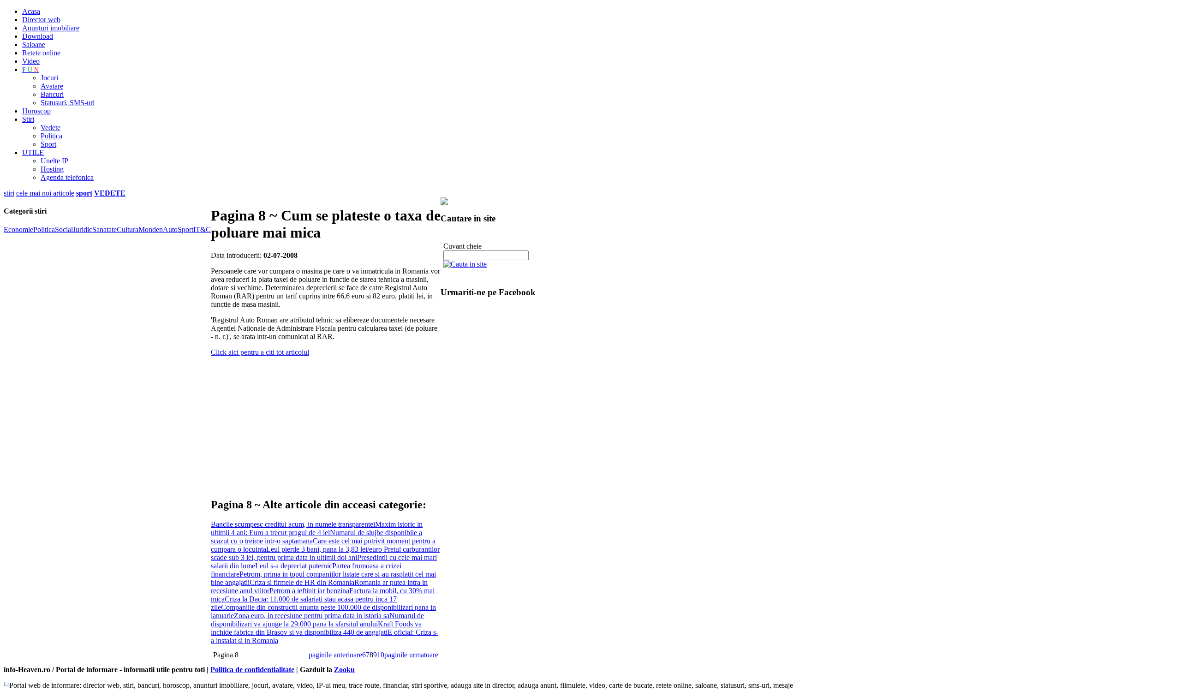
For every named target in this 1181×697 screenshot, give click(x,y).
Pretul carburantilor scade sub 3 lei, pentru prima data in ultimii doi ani (325, 553)
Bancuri (52, 94)
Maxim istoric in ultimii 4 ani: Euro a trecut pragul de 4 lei (317, 528)
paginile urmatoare (411, 655)
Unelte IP (54, 161)
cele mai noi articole (45, 193)
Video (31, 61)
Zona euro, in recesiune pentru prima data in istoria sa (311, 616)
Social (64, 229)
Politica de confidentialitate (252, 669)
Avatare (52, 86)
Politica (51, 136)
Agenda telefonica (67, 177)
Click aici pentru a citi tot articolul (260, 352)
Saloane (33, 44)
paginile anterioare (335, 655)
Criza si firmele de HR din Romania (302, 582)
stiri (9, 193)
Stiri (28, 119)
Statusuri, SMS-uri (68, 103)
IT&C (202, 229)
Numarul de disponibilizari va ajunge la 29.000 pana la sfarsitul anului (317, 620)
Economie (18, 229)
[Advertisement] (318, 423)
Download (37, 36)
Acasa (31, 11)
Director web (41, 20)
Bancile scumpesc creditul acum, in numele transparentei (293, 524)
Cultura (127, 229)
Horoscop (36, 111)
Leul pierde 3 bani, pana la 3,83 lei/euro (325, 549)
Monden (150, 229)
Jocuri (49, 78)
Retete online (41, 53)
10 (380, 655)
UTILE (33, 152)
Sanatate (104, 229)
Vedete (50, 127)
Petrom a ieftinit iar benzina (309, 591)
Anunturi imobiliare (50, 28)
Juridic (82, 229)
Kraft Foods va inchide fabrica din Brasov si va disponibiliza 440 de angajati (316, 628)
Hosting (52, 169)
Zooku (344, 669)
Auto (170, 229)
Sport (48, 144)
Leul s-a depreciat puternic (293, 566)
